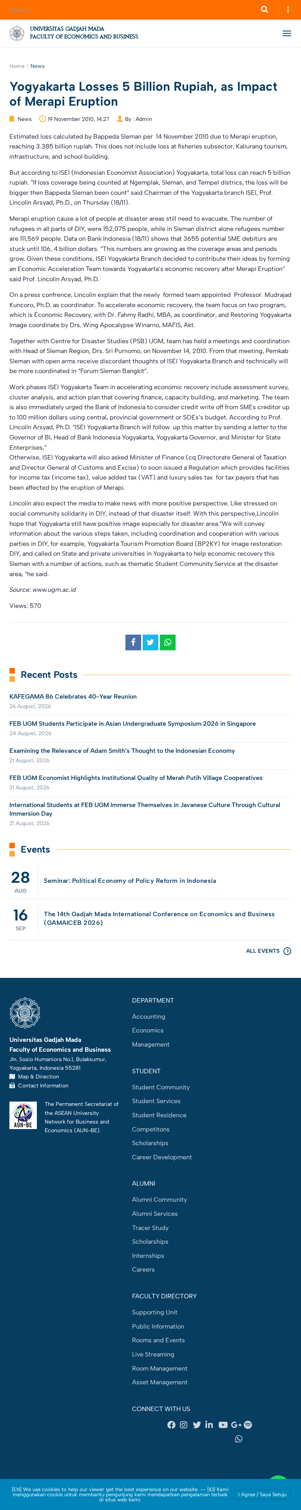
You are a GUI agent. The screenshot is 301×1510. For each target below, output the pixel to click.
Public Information (158, 1326)
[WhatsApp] (241, 1439)
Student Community (161, 1087)
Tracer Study (150, 1228)
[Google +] (237, 1425)
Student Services (156, 1101)
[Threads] (182, 1439)
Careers (143, 1269)
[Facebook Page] (173, 1425)
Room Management (160, 1368)
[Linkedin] (211, 1425)
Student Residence (159, 1115)
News (38, 66)
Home (17, 66)
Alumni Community (159, 1199)
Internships (148, 1255)
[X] (199, 1425)
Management (151, 1044)
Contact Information (42, 1085)
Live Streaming (153, 1354)
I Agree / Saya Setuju (262, 1494)
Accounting (148, 1016)
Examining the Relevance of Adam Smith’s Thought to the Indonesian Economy (122, 750)
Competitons (151, 1129)
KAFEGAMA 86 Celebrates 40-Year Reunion (73, 696)
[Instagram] (186, 1425)
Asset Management (160, 1382)
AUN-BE (86, 1130)
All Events (262, 951)
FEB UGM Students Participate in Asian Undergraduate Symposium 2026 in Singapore (132, 723)
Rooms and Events (158, 1340)
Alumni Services (155, 1213)
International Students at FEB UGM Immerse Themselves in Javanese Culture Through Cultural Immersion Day (144, 809)
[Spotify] (250, 1425)
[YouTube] (224, 1425)
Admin (144, 119)
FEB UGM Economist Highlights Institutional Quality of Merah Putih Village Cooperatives (136, 778)
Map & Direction (37, 1076)
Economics (148, 1030)
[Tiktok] (211, 1439)
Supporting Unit (155, 1312)
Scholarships (150, 1143)
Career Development (162, 1157)
